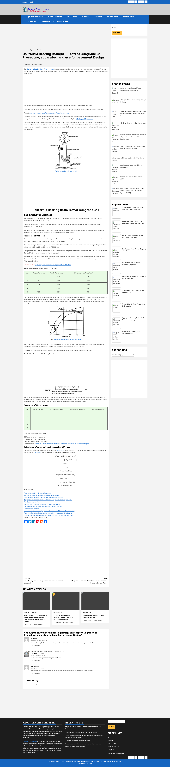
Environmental (48, 22)
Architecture (62, 22)
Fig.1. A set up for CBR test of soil (66, 171)
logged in (37, 684)
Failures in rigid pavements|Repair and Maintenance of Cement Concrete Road (49, 511)
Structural (32, 22)
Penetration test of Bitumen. (33, 502)
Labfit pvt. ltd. (35, 653)
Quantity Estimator (35, 17)
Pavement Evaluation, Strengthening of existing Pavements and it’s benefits (48, 513)
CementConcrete (37, 64)
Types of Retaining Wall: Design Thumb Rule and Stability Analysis (63, 617)
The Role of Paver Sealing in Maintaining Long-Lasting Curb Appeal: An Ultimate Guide (35, 618)
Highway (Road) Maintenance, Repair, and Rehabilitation (53, 265)
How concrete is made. (31, 509)
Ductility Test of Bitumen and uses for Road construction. (42, 504)
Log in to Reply (35, 645)
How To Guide (72, 17)
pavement (38, 452)
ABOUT (110, 737)
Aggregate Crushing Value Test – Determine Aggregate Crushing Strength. (48, 500)
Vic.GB (33, 666)
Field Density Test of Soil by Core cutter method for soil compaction (43, 581)
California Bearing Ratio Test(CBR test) (41, 69)
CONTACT (111, 740)
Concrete (98, 17)
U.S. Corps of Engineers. (84, 119)
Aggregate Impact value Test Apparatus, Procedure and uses (49, 113)
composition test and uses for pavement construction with (43, 506)
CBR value (60, 450)
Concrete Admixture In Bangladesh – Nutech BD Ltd (47, 651)
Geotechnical (128, 17)
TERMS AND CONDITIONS (116, 753)
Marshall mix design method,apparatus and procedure (41, 495)
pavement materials (37, 50)
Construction (112, 17)
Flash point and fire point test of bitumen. (37, 493)
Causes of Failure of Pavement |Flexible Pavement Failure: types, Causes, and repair (62, 444)
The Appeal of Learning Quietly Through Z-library (81, 732)
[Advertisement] (66, 34)
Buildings (86, 17)
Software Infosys (86, 763)
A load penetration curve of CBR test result (67, 339)
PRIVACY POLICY (113, 747)
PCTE (33, 638)
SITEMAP (111, 750)
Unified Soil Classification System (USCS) (93, 616)
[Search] (146, 19)
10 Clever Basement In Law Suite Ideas (78, 741)
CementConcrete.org (30, 741)
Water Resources (55, 17)
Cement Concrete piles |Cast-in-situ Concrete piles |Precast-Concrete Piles (48, 515)
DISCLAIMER (112, 743)
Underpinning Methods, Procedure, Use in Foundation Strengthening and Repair (89, 581)
